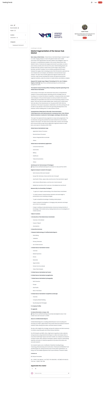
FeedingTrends (7, 2)
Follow (84, 37)
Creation (12, 35)
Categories (12, 42)
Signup (100, 2)
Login (96, 2)
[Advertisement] (52, 14)
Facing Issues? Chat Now (17, 45)
